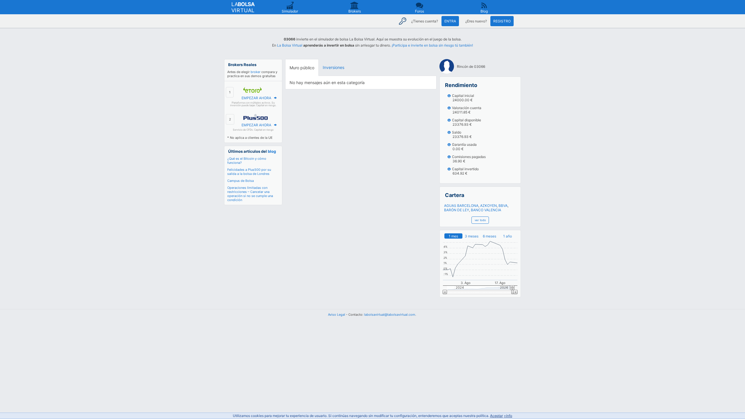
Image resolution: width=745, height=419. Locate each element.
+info (508, 415)
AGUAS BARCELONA (461, 205)
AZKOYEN (488, 205)
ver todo (480, 220)
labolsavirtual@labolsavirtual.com (389, 315)
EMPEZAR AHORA (256, 98)
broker (255, 72)
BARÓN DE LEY (456, 210)
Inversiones (333, 67)
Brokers (354, 11)
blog (272, 151)
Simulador (290, 11)
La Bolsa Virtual (289, 45)
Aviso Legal (336, 315)
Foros (419, 11)
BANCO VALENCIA (486, 210)
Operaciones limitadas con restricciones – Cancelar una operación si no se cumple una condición (250, 194)
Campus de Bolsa (240, 181)
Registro (502, 21)
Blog (484, 11)
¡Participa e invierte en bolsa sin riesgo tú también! (432, 45)
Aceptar (496, 415)
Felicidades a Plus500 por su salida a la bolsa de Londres (249, 172)
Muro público (302, 67)
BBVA (503, 205)
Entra (450, 21)
